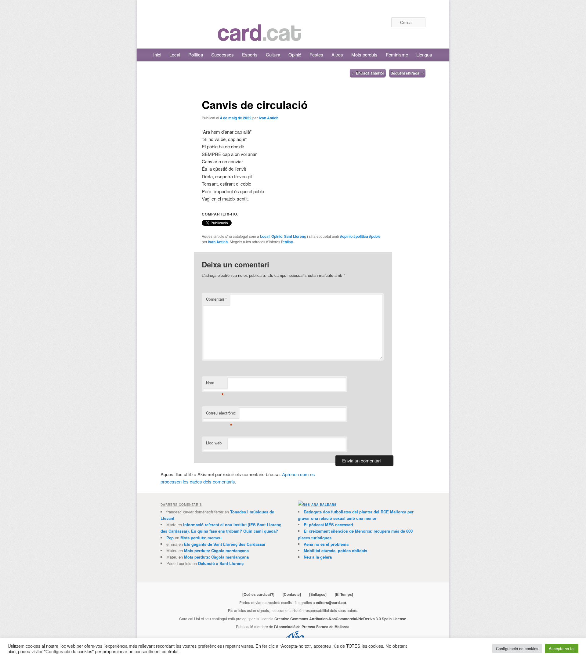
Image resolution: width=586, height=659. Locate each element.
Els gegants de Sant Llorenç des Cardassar (225, 544)
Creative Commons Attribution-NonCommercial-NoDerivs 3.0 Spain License (340, 618)
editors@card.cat (331, 602)
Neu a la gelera (318, 557)
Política (195, 54)
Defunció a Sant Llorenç (221, 563)
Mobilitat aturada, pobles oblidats (335, 550)
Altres (337, 54)
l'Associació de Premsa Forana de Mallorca (311, 626)
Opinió (294, 54)
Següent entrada (407, 73)
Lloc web (214, 443)
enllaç (288, 241)
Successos (222, 54)
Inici (157, 54)
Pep (170, 538)
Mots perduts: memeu (201, 538)
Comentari (216, 299)
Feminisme (397, 54)
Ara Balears (324, 504)
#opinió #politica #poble (360, 236)
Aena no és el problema (326, 544)
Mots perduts (364, 54)
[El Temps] (344, 594)
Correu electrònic (221, 414)
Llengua (424, 54)
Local (174, 54)
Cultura (273, 54)
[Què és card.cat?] (258, 594)
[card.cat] (259, 37)
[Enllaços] (318, 594)
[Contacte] (292, 594)
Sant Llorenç (295, 236)
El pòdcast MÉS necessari (328, 524)
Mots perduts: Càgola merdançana (216, 550)
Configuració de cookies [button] (517, 648)
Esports (250, 54)
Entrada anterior (367, 73)
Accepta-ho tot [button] (562, 648)
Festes (316, 54)
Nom (215, 384)
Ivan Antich (268, 118)
